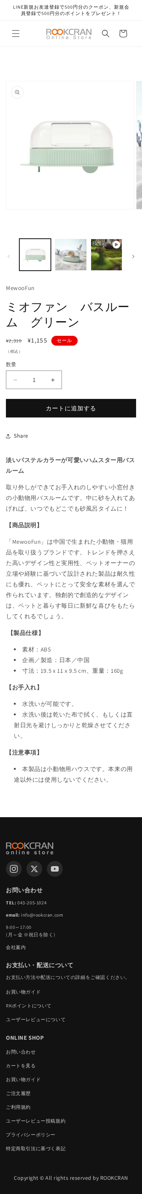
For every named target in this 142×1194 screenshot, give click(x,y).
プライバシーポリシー (31, 1135)
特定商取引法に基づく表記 (35, 1148)
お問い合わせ (21, 1052)
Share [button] (21, 435)
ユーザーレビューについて (35, 1019)
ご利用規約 (18, 1107)
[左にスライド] (8, 256)
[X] (34, 869)
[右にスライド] (133, 256)
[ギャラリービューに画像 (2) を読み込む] (70, 254)
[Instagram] (14, 869)
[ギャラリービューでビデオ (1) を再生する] (106, 254)
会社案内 (16, 947)
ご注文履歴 (18, 1093)
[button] (15, 33)
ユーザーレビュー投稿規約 (35, 1121)
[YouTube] (55, 869)
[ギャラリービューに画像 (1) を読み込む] (35, 254)
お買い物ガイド (23, 992)
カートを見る (21, 1066)
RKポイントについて (29, 1006)
